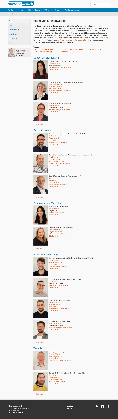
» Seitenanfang (38, 124)
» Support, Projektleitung (43, 49)
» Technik (64, 51)
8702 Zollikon (53, 358)
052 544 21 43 (54, 70)
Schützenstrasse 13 (55, 356)
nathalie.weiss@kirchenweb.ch (59, 213)
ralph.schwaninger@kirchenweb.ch (60, 328)
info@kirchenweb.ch (16, 412)
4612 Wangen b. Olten (56, 161)
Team (15, 14)
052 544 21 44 (54, 269)
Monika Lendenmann (56, 84)
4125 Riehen (53, 307)
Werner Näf (52, 178)
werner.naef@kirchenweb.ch (58, 184)
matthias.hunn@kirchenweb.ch (59, 163)
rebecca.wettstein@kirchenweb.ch (60, 234)
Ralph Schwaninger (55, 323)
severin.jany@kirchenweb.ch (58, 285)
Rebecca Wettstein (55, 230)
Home (9, 14)
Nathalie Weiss (54, 209)
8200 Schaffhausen (55, 379)
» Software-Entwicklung (42, 51)
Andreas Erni (53, 136)
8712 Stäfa (53, 140)
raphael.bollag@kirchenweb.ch (59, 309)
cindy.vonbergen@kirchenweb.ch (60, 67)
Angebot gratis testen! (72, 10)
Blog (10, 25)
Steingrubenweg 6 (55, 304)
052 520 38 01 (54, 311)
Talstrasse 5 (53, 180)
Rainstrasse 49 (54, 138)
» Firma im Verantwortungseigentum (72, 40)
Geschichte (13, 34)
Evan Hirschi (53, 375)
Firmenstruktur (14, 30)
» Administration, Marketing (72, 49)
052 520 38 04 (54, 112)
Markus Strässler (54, 354)
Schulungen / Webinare (42, 10)
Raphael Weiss (54, 260)
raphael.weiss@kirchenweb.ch (59, 266)
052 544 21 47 (54, 144)
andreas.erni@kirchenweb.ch (58, 142)
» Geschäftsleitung (97, 49)
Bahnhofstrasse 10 (55, 86)
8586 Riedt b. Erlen (55, 89)
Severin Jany (53, 281)
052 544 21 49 (54, 330)
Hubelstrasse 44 (54, 159)
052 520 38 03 (54, 93)
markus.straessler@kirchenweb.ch (60, 360)
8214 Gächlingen (54, 182)
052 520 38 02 (54, 383)
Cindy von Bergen (54, 63)
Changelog (69, 408)
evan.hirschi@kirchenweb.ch (58, 381)
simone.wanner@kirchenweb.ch (59, 110)
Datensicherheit (14, 43)
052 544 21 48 (54, 288)
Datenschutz (13, 38)
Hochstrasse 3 (54, 377)
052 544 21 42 (54, 215)
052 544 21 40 (14, 410)
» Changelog (103, 37)
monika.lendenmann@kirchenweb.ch (61, 91)
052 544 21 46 (54, 165)
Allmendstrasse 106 (55, 262)
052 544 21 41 (54, 187)
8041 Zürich (53, 264)
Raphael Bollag (54, 302)
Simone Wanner (54, 105)
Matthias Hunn (20, 52)
